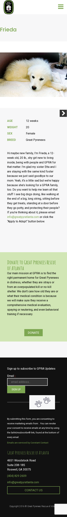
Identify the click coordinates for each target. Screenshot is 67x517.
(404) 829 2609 (16, 476)
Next (63, 113)
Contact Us (34, 490)
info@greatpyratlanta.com (23, 482)
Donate (33, 332)
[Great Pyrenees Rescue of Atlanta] (9, 7)
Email (11, 376)
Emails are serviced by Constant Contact (27, 442)
